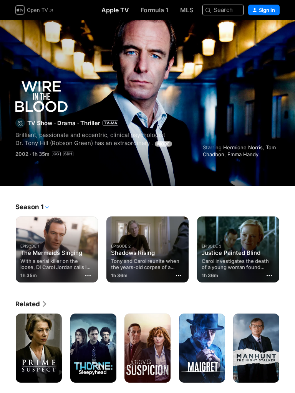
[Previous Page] (7, 248)
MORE (163, 144)
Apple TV (115, 10)
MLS (186, 10)
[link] (31, 304)
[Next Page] (287, 248)
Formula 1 (155, 10)
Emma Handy (243, 154)
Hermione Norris (243, 147)
